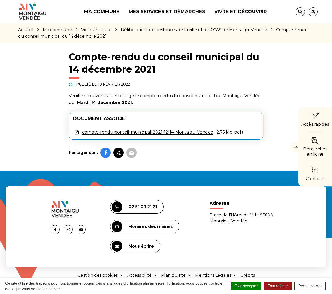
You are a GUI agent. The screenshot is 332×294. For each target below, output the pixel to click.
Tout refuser (278, 286)
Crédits (247, 275)
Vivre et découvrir (240, 12)
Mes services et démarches (167, 12)
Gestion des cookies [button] (97, 275)
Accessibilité (139, 275)
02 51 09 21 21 (143, 206)
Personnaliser (310, 286)
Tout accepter (246, 286)
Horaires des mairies (151, 226)
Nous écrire (141, 246)
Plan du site (173, 275)
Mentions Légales (213, 275)
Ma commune (102, 12)
